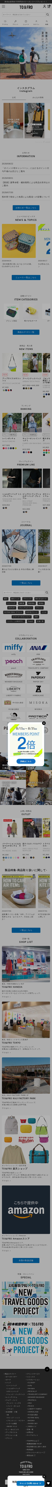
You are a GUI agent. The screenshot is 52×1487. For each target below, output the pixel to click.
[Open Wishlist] (48, 1483)
